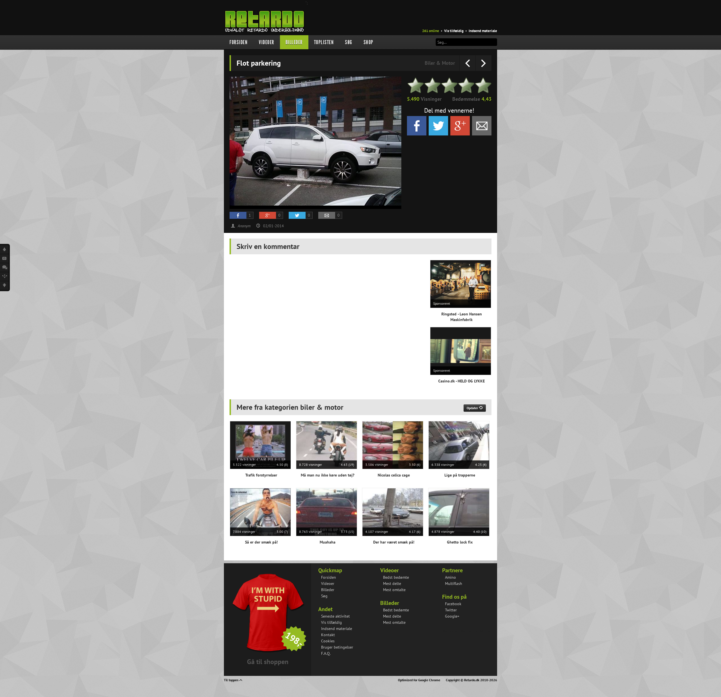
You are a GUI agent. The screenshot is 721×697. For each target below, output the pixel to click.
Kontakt (328, 634)
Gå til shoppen (267, 661)
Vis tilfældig (454, 30)
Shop (368, 42)
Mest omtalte (394, 589)
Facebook (453, 603)
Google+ (452, 616)
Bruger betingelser (337, 647)
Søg (348, 42)
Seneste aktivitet (335, 616)
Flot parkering (453, 630)
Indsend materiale (483, 30)
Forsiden (239, 42)
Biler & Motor (440, 63)
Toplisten (324, 42)
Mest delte (392, 583)
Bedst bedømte (396, 577)
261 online (430, 30)
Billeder (294, 42)
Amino (450, 577)
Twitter (451, 610)
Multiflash (453, 583)
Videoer (266, 42)
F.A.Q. (326, 653)
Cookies (328, 640)
